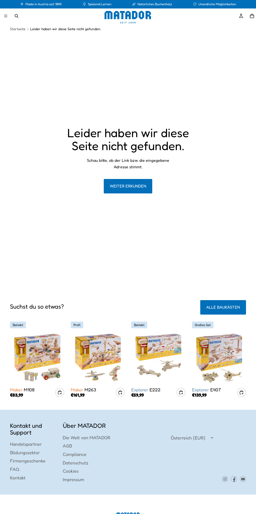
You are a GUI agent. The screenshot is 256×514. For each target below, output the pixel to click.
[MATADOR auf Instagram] (225, 479)
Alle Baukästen (223, 307)
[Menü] (6, 16)
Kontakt (18, 477)
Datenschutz (75, 462)
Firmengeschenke (28, 460)
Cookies (70, 471)
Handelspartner (26, 444)
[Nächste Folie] (58, 357)
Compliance (74, 454)
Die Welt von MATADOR (86, 437)
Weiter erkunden (128, 185)
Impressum (73, 479)
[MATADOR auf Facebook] (234, 479)
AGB (67, 445)
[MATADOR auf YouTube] (243, 479)
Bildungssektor (25, 452)
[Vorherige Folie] (15, 357)
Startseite (18, 29)
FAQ (15, 469)
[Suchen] (16, 15)
